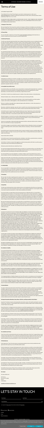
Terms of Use (8, 404)
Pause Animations (4, 415)
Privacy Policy (22, 404)
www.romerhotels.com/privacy (26, 34)
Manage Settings (23, 426)
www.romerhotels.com (5, 15)
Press (2, 414)
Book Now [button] (41, 1)
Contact (2, 412)
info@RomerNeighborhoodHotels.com (27, 309)
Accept (31, 426)
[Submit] (42, 401)
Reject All (39, 426)
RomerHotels (4, 410)
